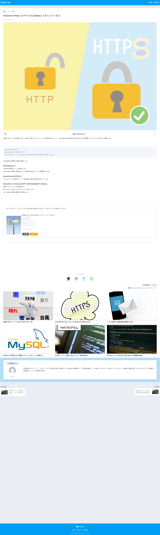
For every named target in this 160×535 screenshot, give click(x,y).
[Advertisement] (80, 258)
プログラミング (152, 288)
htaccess (143, 288)
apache (136, 288)
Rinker (28, 217)
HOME (150, 2)
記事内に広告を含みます (79, 134)
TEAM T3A (5, 2)
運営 (74, 530)
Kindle (26, 234)
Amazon (33, 234)
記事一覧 (156, 2)
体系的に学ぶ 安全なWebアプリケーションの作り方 (38, 215)
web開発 (154, 285)
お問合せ (79, 530)
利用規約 (85, 530)
